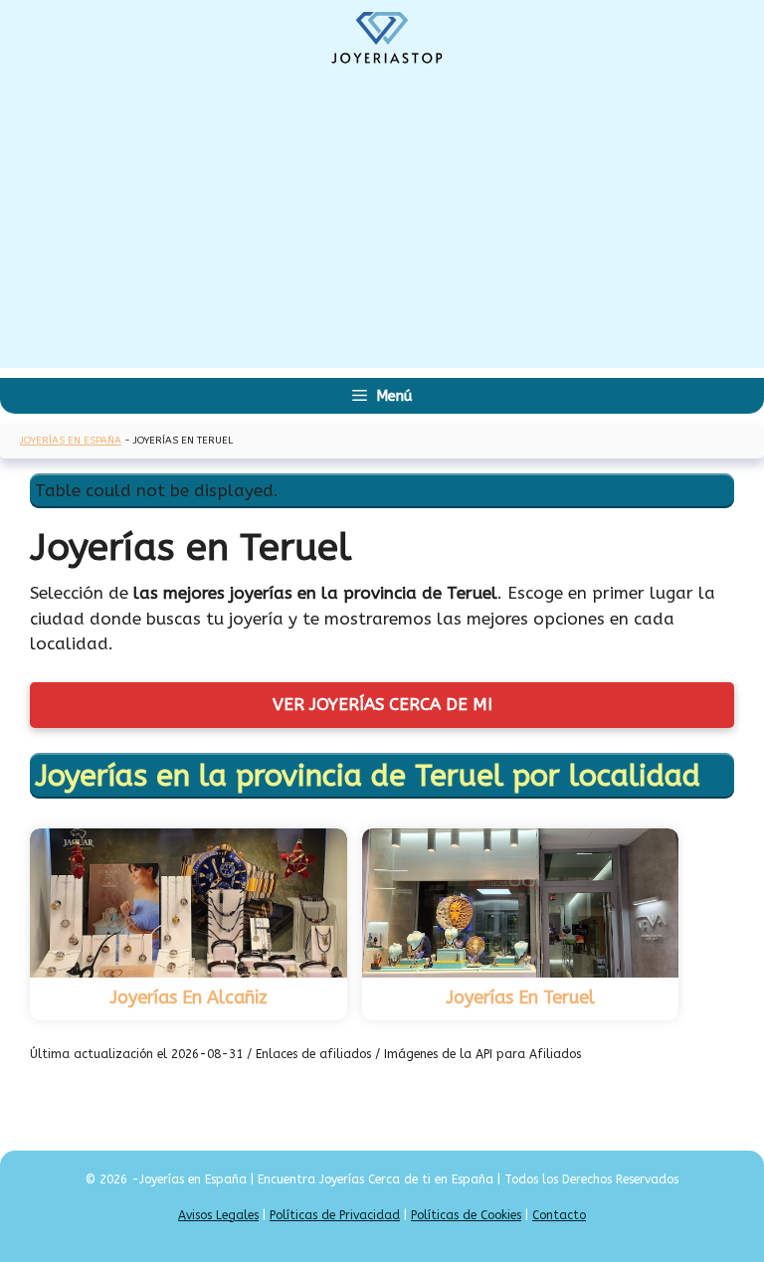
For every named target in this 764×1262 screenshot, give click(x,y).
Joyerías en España (70, 441)
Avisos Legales (218, 1215)
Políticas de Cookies (466, 1215)
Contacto (559, 1215)
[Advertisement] (382, 229)
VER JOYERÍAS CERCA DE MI (382, 704)
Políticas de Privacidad (335, 1215)
